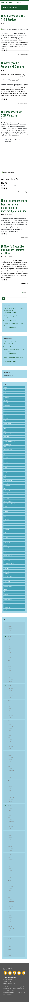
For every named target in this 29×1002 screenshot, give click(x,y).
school (5, 514)
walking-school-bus (8, 433)
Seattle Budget (7, 485)
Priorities (6, 508)
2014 (9, 912)
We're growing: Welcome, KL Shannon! (13, 64)
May (10, 646)
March (10, 628)
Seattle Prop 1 (7, 529)
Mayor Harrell (7, 560)
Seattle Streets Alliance (11, 2)
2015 (9, 881)
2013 (9, 938)
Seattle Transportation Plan (9, 501)
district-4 (6, 418)
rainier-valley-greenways (9, 563)
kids (5, 475)
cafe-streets (6, 568)
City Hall (6, 516)
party (5, 524)
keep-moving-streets (8, 576)
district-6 (6, 402)
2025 (9, 636)
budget (5, 387)
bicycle (5, 428)
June (10, 648)
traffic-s (5, 553)
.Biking (5, 506)
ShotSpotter (6, 498)
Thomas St (6, 521)
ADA (5, 454)
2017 (9, 832)
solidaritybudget (7, 490)
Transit (5, 452)
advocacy (6, 464)
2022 (9, 701)
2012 (9, 949)
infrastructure (7, 581)
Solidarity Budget (7, 423)
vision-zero (6, 397)
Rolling (5, 477)
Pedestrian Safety (7, 591)
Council (5, 597)
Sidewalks (6, 472)
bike (5, 602)
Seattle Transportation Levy (9, 441)
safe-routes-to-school (8, 405)
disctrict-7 (6, 488)
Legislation (6, 609)
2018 (9, 805)
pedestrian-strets (7, 604)
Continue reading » (23, 54)
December (11, 657)
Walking (6, 483)
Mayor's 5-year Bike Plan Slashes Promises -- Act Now (13, 249)
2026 (9, 623)
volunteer (6, 565)
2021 (9, 721)
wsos (5, 415)
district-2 (6, 395)
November (11, 679)
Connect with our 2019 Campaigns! (11, 113)
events (5, 550)
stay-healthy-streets (8, 534)
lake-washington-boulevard (9, 584)
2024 (5, 496)
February (11, 641)
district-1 (6, 493)
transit (5, 545)
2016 (9, 854)
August (10, 632)
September (11, 652)
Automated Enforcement (9, 446)
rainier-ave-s (6, 537)
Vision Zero (6, 558)
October (10, 655)
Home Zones (6, 519)
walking (5, 389)
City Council (6, 527)
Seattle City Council (8, 555)
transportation (7, 547)
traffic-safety (6, 420)
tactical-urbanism (7, 444)
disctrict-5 (6, 439)
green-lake (6, 511)
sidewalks (6, 594)
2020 (9, 752)
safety (5, 413)
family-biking (7, 607)
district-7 (6, 400)
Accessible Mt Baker (8, 586)
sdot (5, 410)
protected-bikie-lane (8, 480)
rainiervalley (6, 426)
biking (5, 578)
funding (6, 467)
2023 (9, 685)
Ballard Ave (6, 573)
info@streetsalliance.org (9, 983)
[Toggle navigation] (26, 2)
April (10, 630)
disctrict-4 (6, 470)
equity (5, 589)
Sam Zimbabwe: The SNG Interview (13, 17)
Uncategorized (7, 542)
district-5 (6, 459)
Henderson (6, 540)
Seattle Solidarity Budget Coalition (11, 503)
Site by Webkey (7, 994)
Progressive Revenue (8, 599)
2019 (9, 781)
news (5, 392)
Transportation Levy (8, 449)
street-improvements (8, 408)
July (9, 650)
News (5, 532)
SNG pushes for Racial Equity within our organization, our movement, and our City (14, 206)
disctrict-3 (6, 431)
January (10, 626)
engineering (6, 571)
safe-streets (6, 436)
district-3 (6, 462)
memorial (6, 457)
